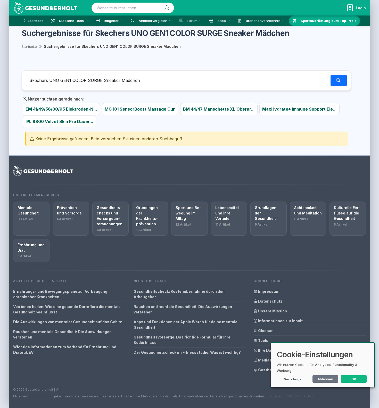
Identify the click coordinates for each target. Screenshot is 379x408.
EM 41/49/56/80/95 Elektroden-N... (61, 109)
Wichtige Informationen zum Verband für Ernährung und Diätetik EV (64, 350)
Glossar (265, 330)
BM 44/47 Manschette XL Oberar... (219, 109)
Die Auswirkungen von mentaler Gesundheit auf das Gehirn (67, 322)
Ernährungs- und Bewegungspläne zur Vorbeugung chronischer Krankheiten (60, 294)
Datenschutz (269, 301)
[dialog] (322, 365)
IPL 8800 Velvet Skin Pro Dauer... (59, 121)
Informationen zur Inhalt (280, 321)
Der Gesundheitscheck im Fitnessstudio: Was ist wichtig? (187, 352)
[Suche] (167, 7)
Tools (262, 340)
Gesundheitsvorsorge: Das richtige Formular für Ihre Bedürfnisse (182, 340)
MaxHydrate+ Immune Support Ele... (299, 109)
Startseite (29, 46)
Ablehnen (325, 379)
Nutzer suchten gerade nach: (55, 99)
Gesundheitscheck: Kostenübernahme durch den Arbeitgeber (179, 294)
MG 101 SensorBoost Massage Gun (140, 109)
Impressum (268, 291)
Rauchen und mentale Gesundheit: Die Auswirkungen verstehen (62, 334)
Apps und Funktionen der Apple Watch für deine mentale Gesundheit (185, 324)
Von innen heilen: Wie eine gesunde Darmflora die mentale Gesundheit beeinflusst (67, 309)
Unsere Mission (272, 311)
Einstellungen (293, 379)
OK (353, 379)
